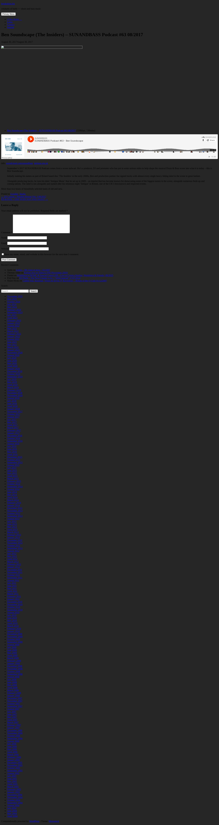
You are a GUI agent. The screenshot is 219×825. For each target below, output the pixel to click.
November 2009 (14, 636)
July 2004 (11, 808)
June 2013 (12, 524)
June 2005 (12, 778)
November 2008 (14, 669)
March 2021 (13, 347)
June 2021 (12, 342)
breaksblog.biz (8, 3)
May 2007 (12, 717)
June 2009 (12, 650)
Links (10, 22)
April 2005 (12, 784)
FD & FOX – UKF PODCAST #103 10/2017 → (24, 199)
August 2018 (13, 398)
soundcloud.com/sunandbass (19, 163)
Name (4, 237)
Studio (23, 194)
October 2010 (13, 607)
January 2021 (13, 350)
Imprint (10, 27)
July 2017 (11, 419)
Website (5, 248)
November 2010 (14, 604)
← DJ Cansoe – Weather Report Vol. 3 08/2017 (23, 196)
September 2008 (14, 674)
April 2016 (12, 454)
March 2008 (13, 690)
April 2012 (12, 559)
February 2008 (14, 693)
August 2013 (13, 518)
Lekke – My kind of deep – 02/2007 (33, 270)
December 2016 (14, 435)
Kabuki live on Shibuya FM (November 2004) (46, 272)
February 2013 (14, 535)
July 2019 (11, 379)
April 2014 (12, 497)
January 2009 (13, 663)
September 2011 (14, 577)
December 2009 (14, 634)
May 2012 (12, 556)
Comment (6, 232)
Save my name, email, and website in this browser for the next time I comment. (42, 254)
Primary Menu (8, 14)
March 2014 (13, 500)
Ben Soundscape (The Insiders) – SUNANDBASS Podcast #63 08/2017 (41, 130)
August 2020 (13, 355)
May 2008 (12, 685)
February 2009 (14, 660)
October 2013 (13, 513)
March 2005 (13, 786)
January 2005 (13, 792)
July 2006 (11, 744)
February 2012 (14, 564)
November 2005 (14, 765)
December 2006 (14, 730)
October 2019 (13, 374)
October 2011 (13, 575)
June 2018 (12, 403)
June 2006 (12, 746)
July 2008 (11, 679)
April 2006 (12, 752)
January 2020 (13, 368)
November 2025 (14, 296)
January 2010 (13, 631)
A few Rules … (14, 19)
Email (4, 243)
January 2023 (13, 323)
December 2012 (14, 540)
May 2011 (12, 588)
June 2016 (12, 449)
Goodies (14, 194)
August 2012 (13, 551)
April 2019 (12, 384)
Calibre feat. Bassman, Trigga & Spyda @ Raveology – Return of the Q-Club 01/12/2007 (65, 280)
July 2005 (11, 776)
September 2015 (14, 462)
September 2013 (14, 516)
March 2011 (12, 593)
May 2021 (12, 344)
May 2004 (12, 813)
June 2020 (12, 360)
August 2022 (13, 326)
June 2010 (12, 618)
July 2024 (11, 304)
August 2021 (13, 339)
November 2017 (14, 411)
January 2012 (13, 567)
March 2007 (13, 722)
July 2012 (11, 553)
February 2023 (14, 320)
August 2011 (13, 580)
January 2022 (13, 336)
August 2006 (13, 741)
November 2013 (14, 510)
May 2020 (12, 363)
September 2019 (14, 376)
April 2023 (12, 317)
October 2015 (13, 459)
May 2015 (12, 473)
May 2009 (12, 652)
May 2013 (12, 526)
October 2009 (13, 639)
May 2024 (12, 307)
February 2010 (14, 628)
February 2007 (14, 725)
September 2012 (14, 548)
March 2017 (13, 427)
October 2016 (13, 438)
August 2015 (13, 465)
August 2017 (13, 417)
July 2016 (11, 446)
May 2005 (12, 781)
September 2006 (14, 738)
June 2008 (12, 682)
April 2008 (12, 687)
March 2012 (13, 561)
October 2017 (13, 414)
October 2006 (13, 735)
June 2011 (12, 585)
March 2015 (13, 478)
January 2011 (13, 599)
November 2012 (14, 543)
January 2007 (13, 727)
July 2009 (11, 647)
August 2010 (13, 612)
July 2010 (11, 615)
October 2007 (13, 703)
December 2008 (14, 666)
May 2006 (12, 749)
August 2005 (13, 773)
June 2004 (12, 811)
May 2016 (12, 451)
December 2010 (14, 602)
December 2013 (14, 508)
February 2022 (14, 334)
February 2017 (14, 430)
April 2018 (12, 406)
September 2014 (14, 486)
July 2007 (11, 711)
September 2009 (14, 642)
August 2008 (13, 677)
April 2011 (12, 591)
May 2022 (12, 328)
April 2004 (12, 816)
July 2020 (11, 358)
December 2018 (14, 393)
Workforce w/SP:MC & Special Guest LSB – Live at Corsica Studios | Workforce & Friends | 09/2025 (65, 275)
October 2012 (13, 545)
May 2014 (12, 494)
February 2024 (14, 309)
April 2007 (12, 719)
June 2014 (12, 492)
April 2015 (12, 476)
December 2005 (14, 762)
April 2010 (12, 623)
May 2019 (12, 382)
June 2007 (12, 714)
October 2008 (13, 671)
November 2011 (14, 572)
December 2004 (14, 794)
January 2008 (13, 695)
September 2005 (14, 770)
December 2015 (14, 457)
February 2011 (14, 596)
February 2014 (14, 502)
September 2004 (14, 802)
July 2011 (11, 583)
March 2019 (13, 387)
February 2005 (14, 789)
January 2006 (13, 760)
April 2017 (12, 425)
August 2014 (13, 489)
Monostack (54, 821)
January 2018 (13, 409)
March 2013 (13, 532)
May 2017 (12, 422)
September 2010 (14, 610)
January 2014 (13, 505)
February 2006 (14, 757)
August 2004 (13, 805)
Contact (10, 24)
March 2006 (13, 754)
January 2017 (13, 433)
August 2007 (13, 709)
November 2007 (14, 701)
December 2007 (14, 698)
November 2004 (14, 797)
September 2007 (14, 706)
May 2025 (12, 299)
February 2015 (14, 481)
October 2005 (13, 768)
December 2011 (14, 569)
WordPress (34, 821)
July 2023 (11, 315)
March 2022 (13, 331)
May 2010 (12, 620)
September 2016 (14, 441)
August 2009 (13, 644)
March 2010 (13, 626)
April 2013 (12, 529)
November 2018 (14, 395)
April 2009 (12, 655)
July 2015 (11, 468)
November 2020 (14, 352)
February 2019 (14, 390)
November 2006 (14, 733)
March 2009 (13, 658)
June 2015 (12, 470)
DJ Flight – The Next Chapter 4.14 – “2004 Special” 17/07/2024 (49, 278)
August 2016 (13, 443)
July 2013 (11, 521)
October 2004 (13, 800)
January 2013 (13, 537)
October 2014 (13, 484)
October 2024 (13, 301)
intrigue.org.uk (41, 163)
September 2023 (14, 312)
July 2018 (11, 401)
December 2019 (14, 371)
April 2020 (12, 366)
